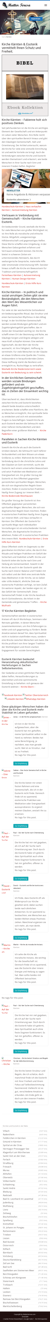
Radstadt (25, 1195)
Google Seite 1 (29, 1319)
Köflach (25, 1249)
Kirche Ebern (27, 686)
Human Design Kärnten (23, 278)
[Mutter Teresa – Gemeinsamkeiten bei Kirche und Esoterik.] (16, 5)
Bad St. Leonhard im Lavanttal (25, 1198)
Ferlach (25, 1159)
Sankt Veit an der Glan (25, 1156)
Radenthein (25, 1134)
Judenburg (25, 1202)
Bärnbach (25, 1252)
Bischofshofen (25, 1216)
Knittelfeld (25, 1224)
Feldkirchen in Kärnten (25, 1138)
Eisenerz (25, 1295)
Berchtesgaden (25, 1274)
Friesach (25, 1166)
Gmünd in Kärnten (25, 1141)
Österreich (25, 1245)
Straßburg (25, 1163)
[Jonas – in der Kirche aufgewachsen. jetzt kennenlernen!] (6, 720)
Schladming (25, 1184)
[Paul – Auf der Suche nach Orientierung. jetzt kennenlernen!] (6, 836)
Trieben (25, 1234)
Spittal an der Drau (25, 1145)
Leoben (25, 1291)
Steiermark (25, 1281)
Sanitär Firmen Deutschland (13, 1319)
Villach (25, 1130)
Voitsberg (25, 1256)
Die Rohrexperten (41, 1319)
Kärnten (45, 717)
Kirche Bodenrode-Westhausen (17, 495)
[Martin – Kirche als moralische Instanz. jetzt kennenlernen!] (6, 948)
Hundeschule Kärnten (12, 206)
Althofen (25, 1173)
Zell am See (25, 1263)
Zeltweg (25, 1213)
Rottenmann (25, 1231)
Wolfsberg (25, 1206)
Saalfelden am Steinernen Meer (25, 1270)
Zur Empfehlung (21, 763)
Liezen (25, 1238)
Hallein (25, 1288)
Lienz (25, 1209)
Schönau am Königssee (25, 1277)
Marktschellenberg (25, 1306)
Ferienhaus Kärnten (11, 275)
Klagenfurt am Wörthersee (25, 1152)
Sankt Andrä (25, 1188)
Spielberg (25, 1220)
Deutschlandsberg (25, 1259)
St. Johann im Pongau (25, 1227)
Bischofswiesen (25, 1302)
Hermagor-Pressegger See (25, 1148)
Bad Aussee (25, 1241)
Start (3, 37)
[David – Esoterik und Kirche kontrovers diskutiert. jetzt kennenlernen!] (6, 888)
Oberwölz (25, 1177)
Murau (25, 1170)
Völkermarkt (25, 1181)
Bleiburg (25, 1191)
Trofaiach (25, 1284)
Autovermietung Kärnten (24, 210)
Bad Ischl (25, 1266)
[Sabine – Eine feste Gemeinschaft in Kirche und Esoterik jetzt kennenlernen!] (6, 773)
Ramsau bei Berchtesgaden (25, 1299)
